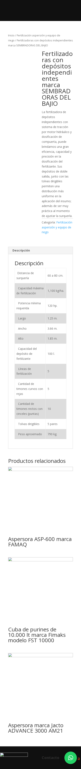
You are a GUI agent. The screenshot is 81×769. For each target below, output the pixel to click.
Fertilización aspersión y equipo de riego (57, 227)
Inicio (11, 35)
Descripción (21, 250)
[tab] (40, 250)
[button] (70, 758)
